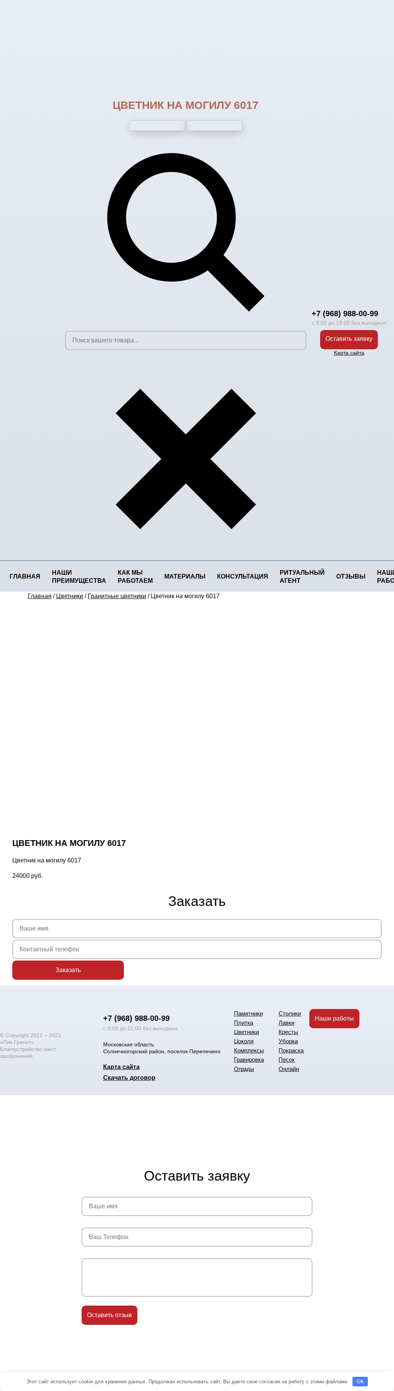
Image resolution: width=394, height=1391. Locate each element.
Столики (290, 1013)
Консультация (242, 576)
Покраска (291, 1050)
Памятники (248, 1013)
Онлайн (289, 1069)
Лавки (286, 1022)
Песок (287, 1059)
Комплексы (249, 1050)
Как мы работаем (135, 576)
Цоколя (244, 1041)
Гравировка (249, 1059)
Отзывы (351, 576)
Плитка (243, 1022)
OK (360, 1381)
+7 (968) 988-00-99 (345, 313)
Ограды (244, 1069)
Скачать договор (129, 1077)
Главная (25, 576)
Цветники (246, 1032)
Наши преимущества (79, 576)
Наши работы (334, 1018)
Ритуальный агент (302, 576)
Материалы (184, 576)
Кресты (288, 1032)
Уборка (288, 1041)
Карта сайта (349, 353)
